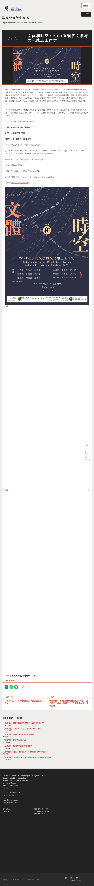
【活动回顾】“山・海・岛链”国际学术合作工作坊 (22, 728)
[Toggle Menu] (87, 14)
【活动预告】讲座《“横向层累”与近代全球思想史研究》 (25, 751)
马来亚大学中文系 (16, 17)
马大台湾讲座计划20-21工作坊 (25, 675)
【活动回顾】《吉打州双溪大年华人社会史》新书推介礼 (24, 723)
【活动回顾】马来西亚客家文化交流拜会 (18, 734)
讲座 (11, 675)
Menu (85, 5)
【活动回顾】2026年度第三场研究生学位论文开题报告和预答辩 (27, 757)
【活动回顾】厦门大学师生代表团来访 (17, 746)
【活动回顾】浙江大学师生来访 (15, 740)
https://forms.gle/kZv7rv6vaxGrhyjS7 (29, 159)
